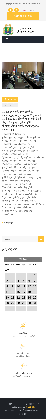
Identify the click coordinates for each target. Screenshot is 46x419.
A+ (5, 105)
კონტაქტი (23, 414)
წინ (40, 258)
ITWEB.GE (30, 407)
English (29, 10)
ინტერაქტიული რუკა (23, 16)
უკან (6, 258)
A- (11, 105)
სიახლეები (9, 410)
